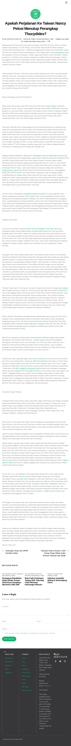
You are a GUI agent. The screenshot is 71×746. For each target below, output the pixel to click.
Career (24, 658)
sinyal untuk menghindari (48, 484)
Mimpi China (39, 445)
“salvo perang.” (13, 47)
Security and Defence (42, 39)
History (8, 574)
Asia (3, 574)
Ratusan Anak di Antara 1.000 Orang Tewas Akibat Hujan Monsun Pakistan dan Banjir (53, 553)
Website (4, 629)
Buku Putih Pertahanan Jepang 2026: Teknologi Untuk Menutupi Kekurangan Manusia (34, 581)
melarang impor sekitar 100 (11, 170)
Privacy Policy (26, 672)
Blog (23, 662)
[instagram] (65, 661)
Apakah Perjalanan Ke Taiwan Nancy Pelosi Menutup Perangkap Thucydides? (35, 28)
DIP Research (26, 676)
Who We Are (9, 658)
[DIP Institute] (61, 657)
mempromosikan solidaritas (39, 337)
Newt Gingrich (52, 106)
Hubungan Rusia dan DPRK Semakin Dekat (16, 552)
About (7, 669)
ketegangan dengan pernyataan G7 (36, 194)
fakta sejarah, (63, 288)
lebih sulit (23, 479)
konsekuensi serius (62, 52)
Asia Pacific (27, 39)
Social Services (26, 690)
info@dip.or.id (47, 686)
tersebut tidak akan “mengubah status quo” (38, 324)
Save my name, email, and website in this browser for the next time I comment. (30, 633)
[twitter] (60, 661)
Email (39, 621)
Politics (33, 39)
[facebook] (56, 661)
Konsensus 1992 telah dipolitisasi (36, 361)
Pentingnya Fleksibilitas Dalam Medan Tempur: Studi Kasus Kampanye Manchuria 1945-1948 (11, 581)
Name (4, 621)
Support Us (8, 665)
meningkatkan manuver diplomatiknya (46, 156)
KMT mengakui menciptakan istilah (28, 368)
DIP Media (25, 687)
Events (24, 679)
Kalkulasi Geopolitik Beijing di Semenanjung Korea (57, 580)
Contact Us (8, 672)
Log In (24, 665)
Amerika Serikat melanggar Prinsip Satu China (42, 229)
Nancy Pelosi (41, 41)
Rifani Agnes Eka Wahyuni (12, 39)
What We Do (9, 662)
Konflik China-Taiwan (30, 41)
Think (51, 39)
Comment (5, 606)
